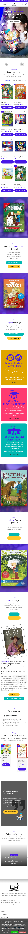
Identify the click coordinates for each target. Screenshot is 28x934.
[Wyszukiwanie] (22, 4)
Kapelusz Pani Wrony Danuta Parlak (6, 761)
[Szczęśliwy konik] (20, 146)
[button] (2, 32)
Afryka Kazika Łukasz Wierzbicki (21, 761)
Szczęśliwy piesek (5, 157)
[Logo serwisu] (14, 4)
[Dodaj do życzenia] (11, 84)
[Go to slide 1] (13, 56)
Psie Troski (4, 102)
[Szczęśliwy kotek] (20, 119)
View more (15, 930)
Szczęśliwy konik (18, 157)
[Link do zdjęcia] (14, 886)
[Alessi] (22, 64)
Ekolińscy (3, 184)
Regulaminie (9, 930)
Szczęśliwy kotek (18, 129)
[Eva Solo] (6, 64)
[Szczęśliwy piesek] (7, 146)
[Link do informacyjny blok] (14, 351)
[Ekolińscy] (7, 173)
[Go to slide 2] (14, 56)
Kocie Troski (17, 102)
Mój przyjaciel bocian (6, 129)
